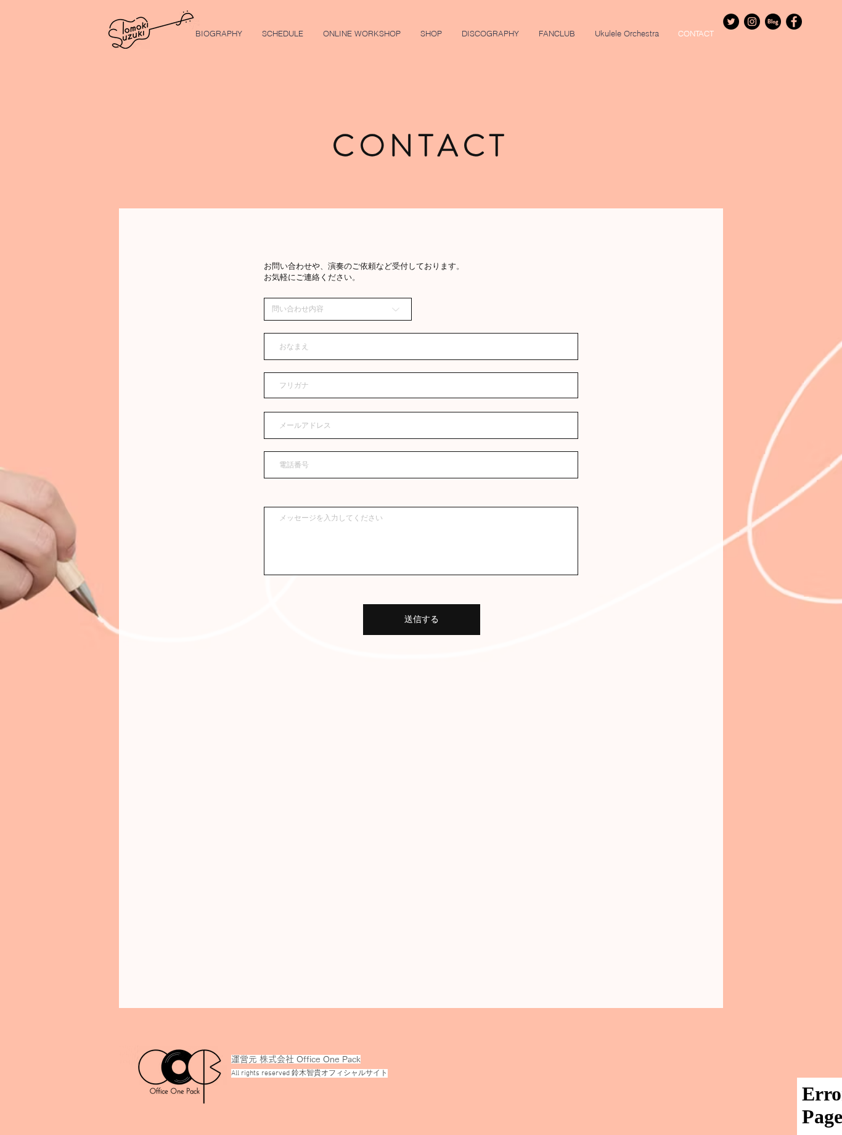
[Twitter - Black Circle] (731, 22)
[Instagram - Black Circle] (752, 22)
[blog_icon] (773, 22)
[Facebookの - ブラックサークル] (794, 22)
